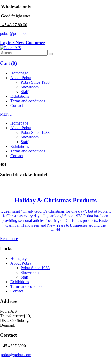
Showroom (30, 87)
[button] (51, 54)
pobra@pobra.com (15, 33)
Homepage (19, 73)
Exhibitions (19, 96)
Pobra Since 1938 (35, 82)
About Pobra (20, 77)
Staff (24, 91)
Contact (16, 105)
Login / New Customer (22, 42)
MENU (6, 114)
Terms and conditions (27, 101)
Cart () (8, 63)
